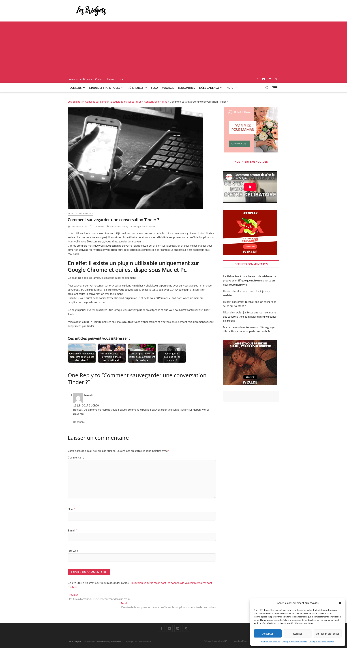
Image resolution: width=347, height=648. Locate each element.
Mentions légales (241, 641)
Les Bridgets (75, 101)
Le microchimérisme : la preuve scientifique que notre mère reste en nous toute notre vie (249, 280)
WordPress (115, 641)
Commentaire (77, 457)
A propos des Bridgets (80, 79)
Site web (73, 550)
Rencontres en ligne (155, 101)
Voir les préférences (327, 633)
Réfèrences (135, 87)
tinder (152, 226)
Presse (110, 79)
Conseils (76, 87)
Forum (120, 79)
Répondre (79, 421)
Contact (99, 79)
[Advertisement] (173, 48)
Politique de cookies (270, 641)
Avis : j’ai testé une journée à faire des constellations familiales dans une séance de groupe (250, 316)
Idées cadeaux (209, 87)
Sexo (154, 87)
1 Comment (98, 226)
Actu (230, 87)
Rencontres (186, 87)
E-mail (72, 530)
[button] (340, 603)
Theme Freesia (102, 641)
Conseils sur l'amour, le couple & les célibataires (113, 101)
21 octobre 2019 (78, 226)
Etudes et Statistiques (104, 87)
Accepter (267, 633)
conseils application (138, 226)
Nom (71, 509)
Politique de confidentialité (294, 641)
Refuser (297, 633)
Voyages (168, 87)
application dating (119, 226)
